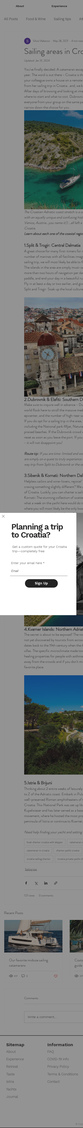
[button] (3, 516)
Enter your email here (26, 563)
